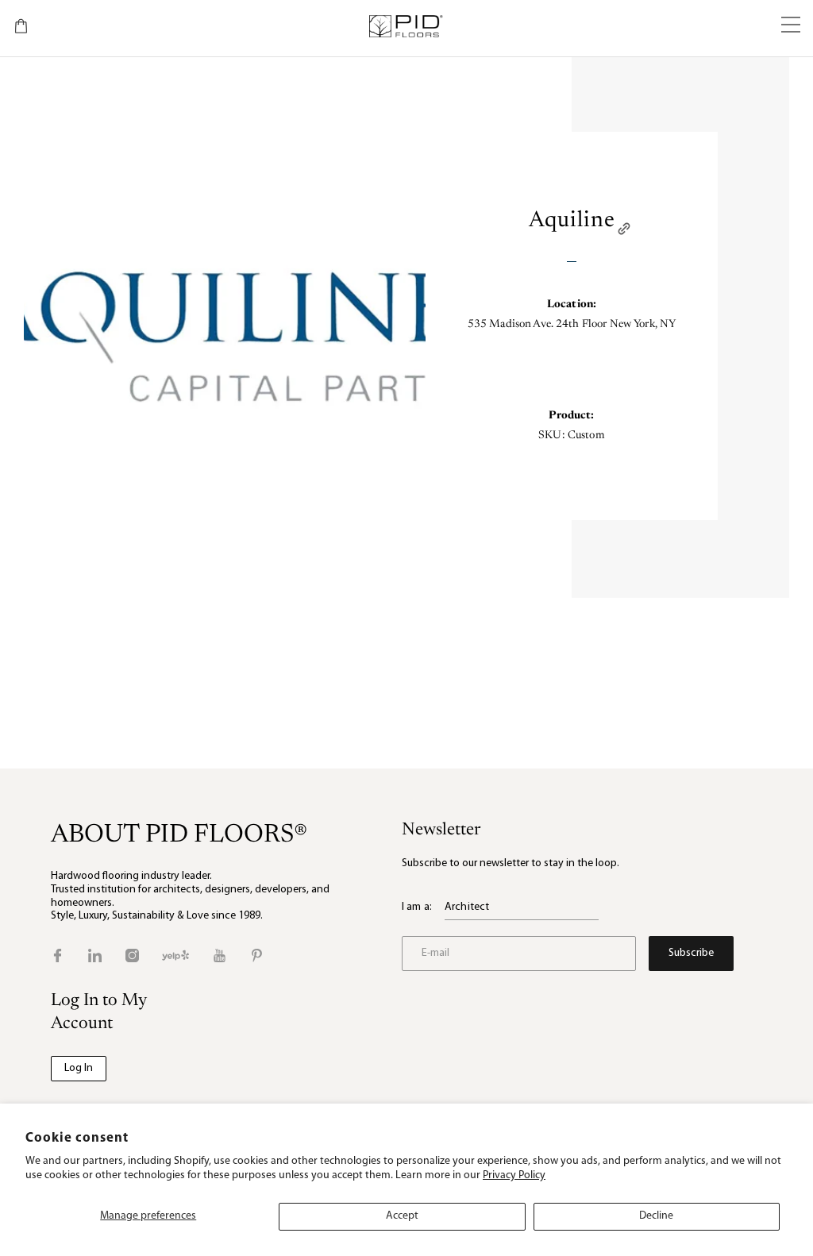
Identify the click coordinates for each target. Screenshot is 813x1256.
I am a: (417, 907)
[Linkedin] (95, 955)
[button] (790, 26)
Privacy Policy (514, 1175)
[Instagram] (132, 955)
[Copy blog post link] (624, 228)
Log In (78, 1068)
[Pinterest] (257, 955)
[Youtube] (219, 955)
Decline (656, 1216)
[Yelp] (175, 955)
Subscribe (691, 953)
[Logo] (405, 26)
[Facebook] (57, 955)
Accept (402, 1216)
